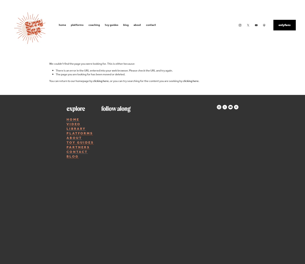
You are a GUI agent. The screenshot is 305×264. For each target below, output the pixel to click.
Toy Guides (111, 25)
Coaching (94, 25)
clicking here (101, 81)
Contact (151, 25)
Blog (126, 25)
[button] (118, 151)
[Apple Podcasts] (264, 25)
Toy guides (80, 142)
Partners (78, 147)
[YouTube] (256, 25)
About (137, 25)
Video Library (76, 126)
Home (62, 25)
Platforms (77, 25)
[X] (248, 25)
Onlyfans (284, 25)
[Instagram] (240, 25)
